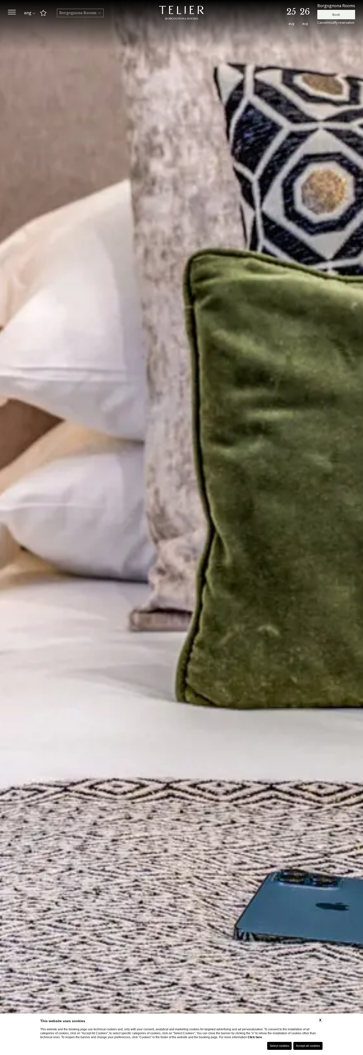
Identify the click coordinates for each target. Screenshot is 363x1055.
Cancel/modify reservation (335, 22)
